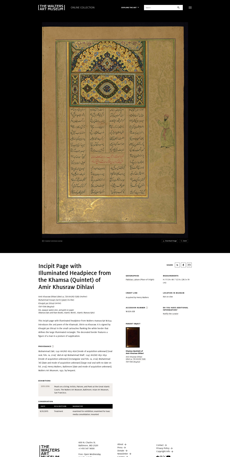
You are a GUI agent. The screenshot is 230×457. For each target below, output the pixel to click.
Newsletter (123, 453)
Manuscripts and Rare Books (51, 312)
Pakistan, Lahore (133, 279)
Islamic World (70, 312)
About (120, 444)
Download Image (171, 241)
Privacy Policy (163, 448)
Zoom (185, 241)
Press (120, 447)
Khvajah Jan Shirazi (46, 303)
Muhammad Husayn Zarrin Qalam (52, 300)
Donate (121, 450)
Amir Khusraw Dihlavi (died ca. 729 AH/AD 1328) (58, 296)
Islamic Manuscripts (85, 312)
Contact (160, 445)
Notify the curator (170, 313)
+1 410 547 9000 (86, 448)
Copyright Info (163, 451)
